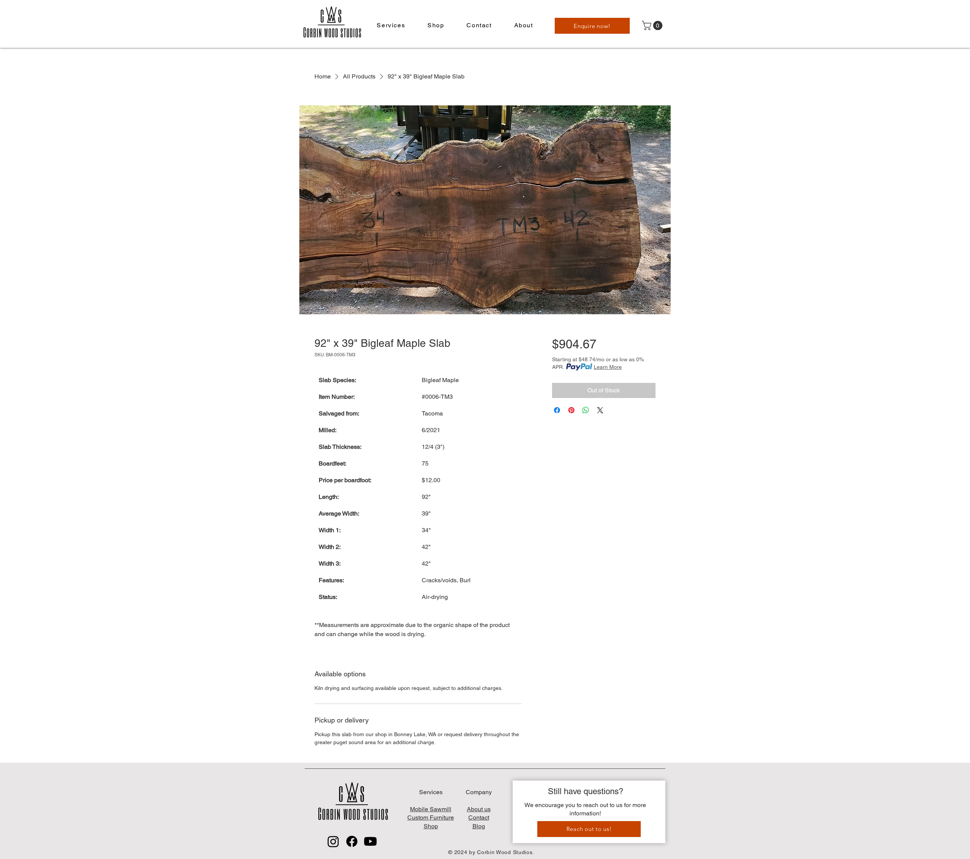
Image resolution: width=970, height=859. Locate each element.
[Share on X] (600, 410)
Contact (478, 817)
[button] (391, 25)
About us (479, 809)
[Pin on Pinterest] (571, 410)
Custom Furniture (430, 817)
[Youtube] (370, 841)
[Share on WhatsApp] (585, 410)
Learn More (608, 367)
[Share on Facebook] (557, 410)
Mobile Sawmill (430, 809)
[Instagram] (333, 841)
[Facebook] (351, 841)
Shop (431, 826)
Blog (478, 826)
